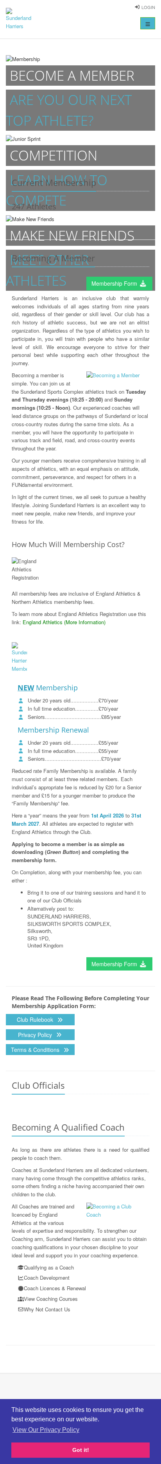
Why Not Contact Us (47, 1309)
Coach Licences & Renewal (55, 1288)
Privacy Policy (36, 1035)
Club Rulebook (36, 1019)
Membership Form (115, 283)
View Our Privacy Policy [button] (46, 1429)
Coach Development (47, 1277)
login (148, 7)
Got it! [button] (80, 1450)
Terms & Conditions (36, 1049)
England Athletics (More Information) (64, 622)
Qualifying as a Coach (49, 1267)
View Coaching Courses (51, 1298)
